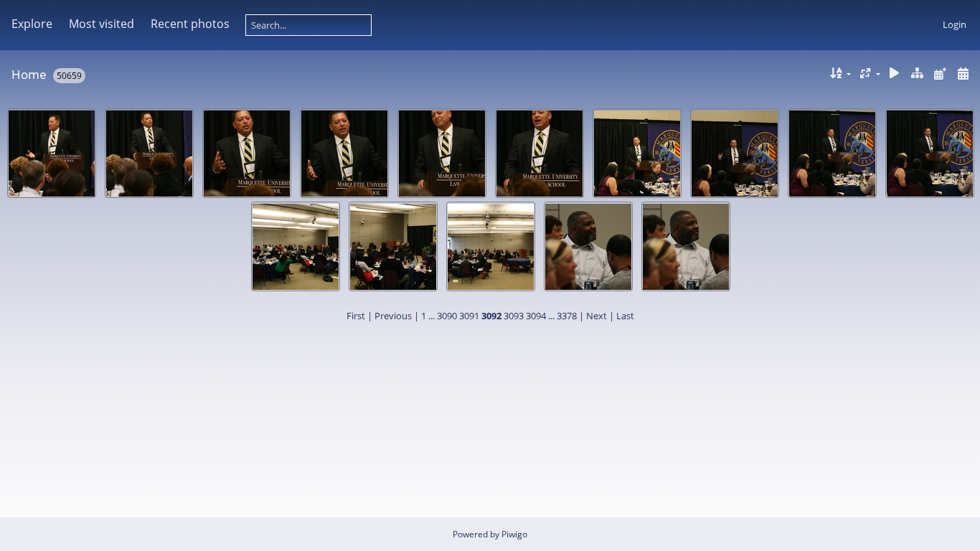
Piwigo (514, 534)
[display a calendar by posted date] (939, 74)
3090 (447, 315)
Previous (393, 315)
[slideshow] (894, 74)
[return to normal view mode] (917, 74)
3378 (567, 315)
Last (625, 315)
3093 (514, 315)
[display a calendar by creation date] (962, 74)
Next (596, 315)
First (356, 315)
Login (954, 24)
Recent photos (190, 24)
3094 (536, 315)
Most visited (101, 24)
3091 (469, 315)
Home (29, 74)
